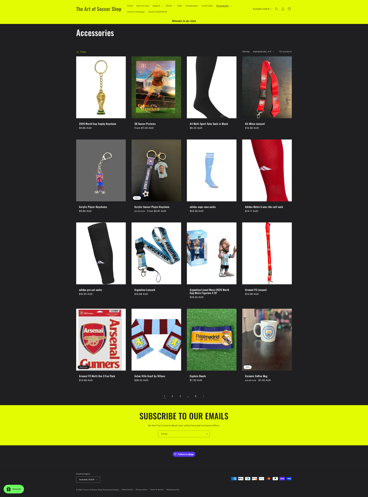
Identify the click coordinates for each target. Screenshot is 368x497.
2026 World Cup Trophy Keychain (97, 123)
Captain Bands (198, 376)
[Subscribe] (206, 434)
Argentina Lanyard (144, 289)
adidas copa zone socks (203, 206)
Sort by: (246, 51)
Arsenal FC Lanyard (256, 289)
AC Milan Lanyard (255, 123)
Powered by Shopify (111, 490)
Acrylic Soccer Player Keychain (151, 206)
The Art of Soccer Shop (92, 490)
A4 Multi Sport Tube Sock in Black (209, 123)
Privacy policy (141, 490)
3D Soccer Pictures (145, 123)
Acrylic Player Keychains (93, 206)
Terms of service (156, 490)
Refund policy (127, 490)
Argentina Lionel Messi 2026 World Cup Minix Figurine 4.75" (209, 291)
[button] (157, 6)
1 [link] (164, 396)
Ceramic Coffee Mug (256, 376)
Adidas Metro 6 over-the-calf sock (264, 206)
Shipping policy (172, 490)
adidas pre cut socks (90, 289)
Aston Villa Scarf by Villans (149, 376)
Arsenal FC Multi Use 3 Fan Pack (97, 376)
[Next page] (203, 396)
